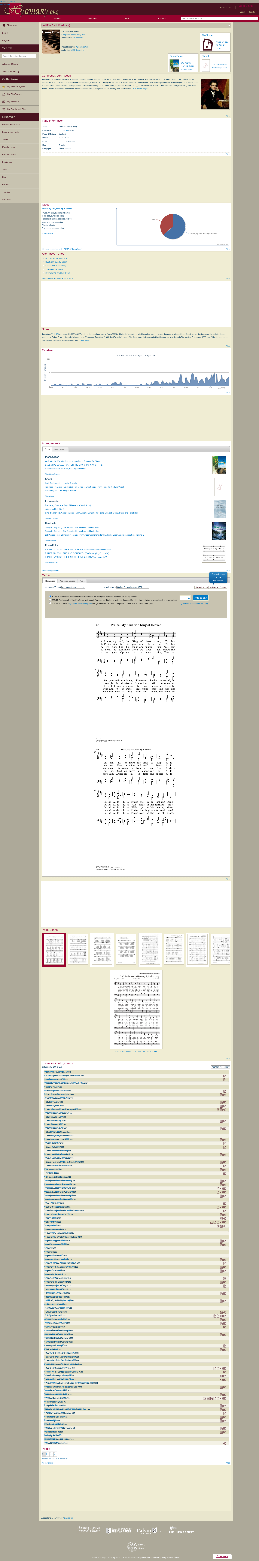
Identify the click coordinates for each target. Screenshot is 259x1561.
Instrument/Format (53, 587)
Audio (82, 581)
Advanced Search (10, 64)
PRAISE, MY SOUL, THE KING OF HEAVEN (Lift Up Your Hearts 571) (76, 557)
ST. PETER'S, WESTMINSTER (57, 273)
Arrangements (60, 449)
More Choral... (50, 496)
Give (163, 1558)
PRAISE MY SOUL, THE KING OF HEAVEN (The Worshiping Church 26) (77, 553)
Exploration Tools (10, 132)
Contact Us (119, 1558)
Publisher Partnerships (150, 1558)
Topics (5, 139)
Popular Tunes (9, 154)
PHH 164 (55, 334)
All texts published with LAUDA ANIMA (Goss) (62, 249)
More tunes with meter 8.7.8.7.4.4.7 (57, 279)
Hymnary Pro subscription (80, 603)
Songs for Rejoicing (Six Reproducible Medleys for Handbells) (71, 527)
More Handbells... (51, 540)
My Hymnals (13, 102)
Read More (84, 340)
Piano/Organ (176, 56)
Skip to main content (8, 1)
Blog (4, 177)
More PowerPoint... (52, 562)
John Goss (63, 130)
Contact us (68, 1518)
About (94, 1558)
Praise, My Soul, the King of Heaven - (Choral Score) (68, 505)
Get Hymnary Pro (173, 1558)
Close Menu (12, 25)
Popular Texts (8, 147)
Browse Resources (11, 124)
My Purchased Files (16, 109)
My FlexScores (14, 94)
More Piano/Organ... (52, 474)
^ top (228, 116)
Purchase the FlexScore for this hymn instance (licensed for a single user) (94, 597)
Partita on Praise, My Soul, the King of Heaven (65, 469)
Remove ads (225, 8)
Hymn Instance (109, 587)
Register (252, 12)
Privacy (111, 1558)
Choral (205, 56)
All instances (47, 1463)
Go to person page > (140, 89)
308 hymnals (77, 38)
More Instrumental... (52, 518)
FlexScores (50, 581)
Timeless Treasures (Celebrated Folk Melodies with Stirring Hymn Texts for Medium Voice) (84, 487)
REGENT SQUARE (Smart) (56, 262)
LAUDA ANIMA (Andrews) (55, 266)
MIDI (73, 50)
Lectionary (7, 162)
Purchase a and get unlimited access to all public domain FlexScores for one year (102, 603)
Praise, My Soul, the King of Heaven (222, 45)
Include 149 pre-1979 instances (55, 1459)
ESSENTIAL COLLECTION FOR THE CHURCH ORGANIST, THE (74, 465)
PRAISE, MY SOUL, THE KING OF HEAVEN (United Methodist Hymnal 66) (78, 549)
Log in (242, 12)
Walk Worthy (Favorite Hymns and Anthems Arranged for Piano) (72, 461)
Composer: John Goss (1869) (73, 35)
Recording (80, 50)
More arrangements (50, 570)
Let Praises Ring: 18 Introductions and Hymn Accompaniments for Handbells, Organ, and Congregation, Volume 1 (94, 535)
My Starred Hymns (16, 87)
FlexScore (207, 35)
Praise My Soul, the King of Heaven (60, 491)
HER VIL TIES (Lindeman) (56, 258)
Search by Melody (10, 71)
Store (127, 18)
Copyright (102, 1558)
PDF (77, 47)
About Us (6, 199)
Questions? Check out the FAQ (194, 604)
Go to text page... (48, 233)
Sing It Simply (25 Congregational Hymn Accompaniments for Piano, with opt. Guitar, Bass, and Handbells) (91, 513)
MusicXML (84, 47)
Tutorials (6, 192)
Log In (5, 33)
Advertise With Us (132, 1558)
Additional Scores (67, 581)
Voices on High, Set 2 (54, 509)
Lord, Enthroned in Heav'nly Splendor (61, 483)
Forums (6, 184)
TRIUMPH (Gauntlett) (54, 269)
